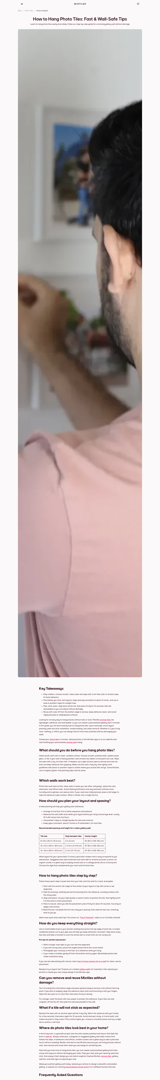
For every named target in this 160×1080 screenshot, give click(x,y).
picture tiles (105, 720)
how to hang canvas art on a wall (91, 961)
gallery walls (84, 969)
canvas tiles (106, 1056)
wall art (48, 1037)
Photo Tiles (29, 11)
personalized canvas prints (77, 1067)
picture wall (72, 742)
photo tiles (54, 739)
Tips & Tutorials (86, 918)
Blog (19, 11)
